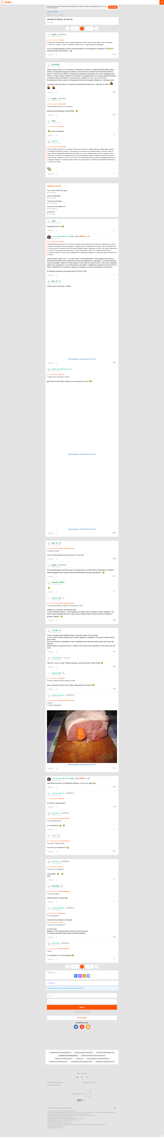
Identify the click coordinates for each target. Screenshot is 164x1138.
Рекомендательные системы (55, 1127)
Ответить (50, 54)
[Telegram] (88, 976)
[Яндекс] (82, 1027)
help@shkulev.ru (60, 1126)
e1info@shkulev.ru (90, 1124)
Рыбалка (61, 15)
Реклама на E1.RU (89, 1082)
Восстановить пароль (82, 1012)
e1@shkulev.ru (68, 1123)
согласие (104, 6)
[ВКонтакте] (75, 976)
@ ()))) (62, 236)
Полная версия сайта (55, 1082)
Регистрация (82, 1018)
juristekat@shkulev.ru (100, 1124)
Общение (49, 15)
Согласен (112, 7)
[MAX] (80, 976)
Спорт (55, 15)
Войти (82, 1007)
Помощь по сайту (53, 1085)
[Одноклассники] (84, 976)
